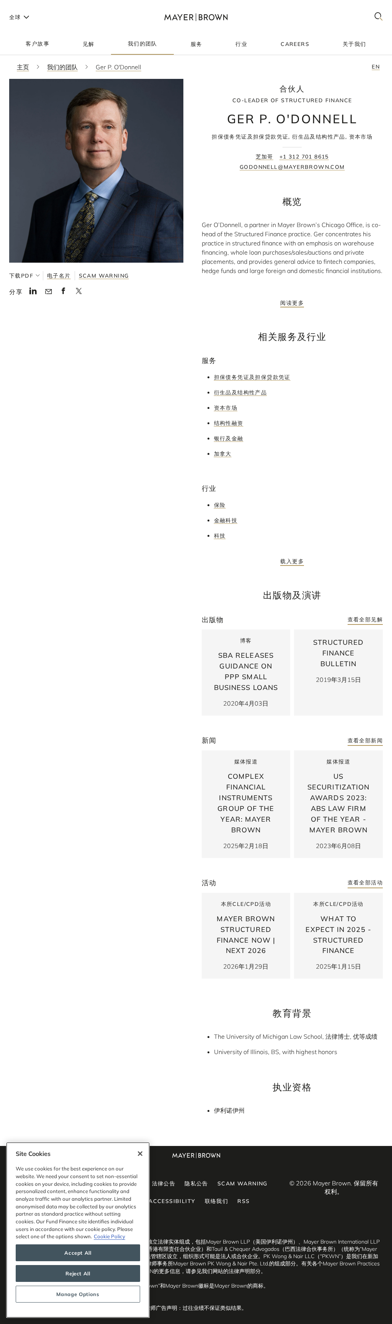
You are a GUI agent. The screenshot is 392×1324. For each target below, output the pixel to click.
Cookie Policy (109, 1236)
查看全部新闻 (365, 740)
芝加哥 (264, 156)
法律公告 (164, 1183)
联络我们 (217, 1201)
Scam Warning (104, 275)
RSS (243, 1201)
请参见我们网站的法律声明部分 (223, 1271)
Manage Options (77, 1294)
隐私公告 (196, 1183)
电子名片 (59, 275)
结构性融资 (228, 423)
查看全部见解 (365, 619)
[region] (78, 1230)
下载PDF (21, 276)
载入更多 (292, 561)
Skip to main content (37, 6)
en (376, 66)
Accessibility (172, 1201)
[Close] (140, 1153)
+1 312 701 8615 (304, 156)
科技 (220, 535)
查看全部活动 (365, 882)
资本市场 (226, 407)
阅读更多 (292, 303)
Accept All (77, 1253)
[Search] (378, 17)
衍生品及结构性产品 (240, 392)
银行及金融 (228, 438)
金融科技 (226, 520)
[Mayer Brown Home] (196, 17)
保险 (220, 505)
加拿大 (223, 453)
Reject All (77, 1273)
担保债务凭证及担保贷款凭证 (252, 377)
